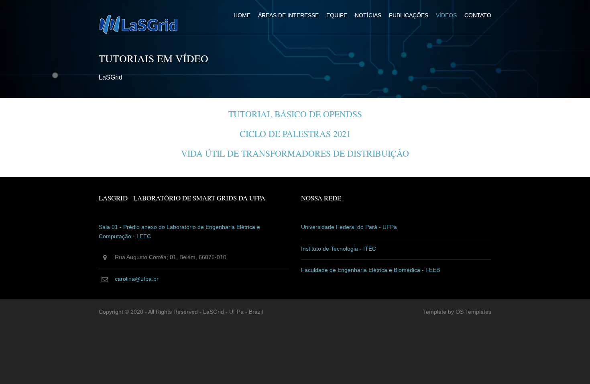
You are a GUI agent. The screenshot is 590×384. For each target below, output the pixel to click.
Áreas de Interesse (288, 15)
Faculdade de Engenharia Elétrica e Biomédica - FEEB (370, 270)
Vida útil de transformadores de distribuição (295, 153)
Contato (477, 15)
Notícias (368, 15)
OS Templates (473, 311)
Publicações (408, 15)
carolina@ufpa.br (137, 279)
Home (242, 15)
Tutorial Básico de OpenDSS (295, 114)
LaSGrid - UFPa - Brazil (233, 311)
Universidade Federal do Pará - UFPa (349, 227)
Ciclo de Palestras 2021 (295, 133)
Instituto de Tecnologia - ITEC (338, 248)
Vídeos (446, 15)
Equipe (336, 15)
